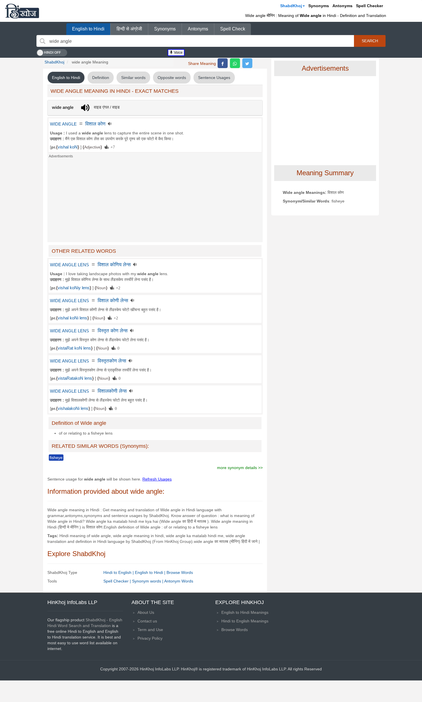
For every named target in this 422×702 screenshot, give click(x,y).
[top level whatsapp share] (235, 63)
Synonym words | (148, 581)
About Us (146, 612)
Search (370, 40)
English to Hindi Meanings (244, 612)
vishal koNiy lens (74, 287)
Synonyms (318, 5)
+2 (117, 288)
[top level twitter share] (247, 63)
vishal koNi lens (72, 318)
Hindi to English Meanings (244, 621)
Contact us (147, 621)
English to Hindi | (151, 572)
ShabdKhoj (291, 5)
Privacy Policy (150, 638)
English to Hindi (88, 29)
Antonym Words (178, 581)
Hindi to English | (119, 572)
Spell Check (232, 29)
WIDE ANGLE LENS (69, 264)
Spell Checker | (117, 581)
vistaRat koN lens (74, 348)
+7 (112, 147)
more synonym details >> (240, 467)
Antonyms (342, 5)
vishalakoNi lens (73, 408)
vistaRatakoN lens (75, 378)
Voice (178, 53)
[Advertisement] (155, 202)
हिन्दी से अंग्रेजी (129, 29)
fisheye (56, 457)
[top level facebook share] (223, 63)
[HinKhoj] (22, 11)
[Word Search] (42, 41)
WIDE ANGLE (63, 124)
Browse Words (180, 572)
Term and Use (150, 629)
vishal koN (68, 147)
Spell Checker (369, 5)
